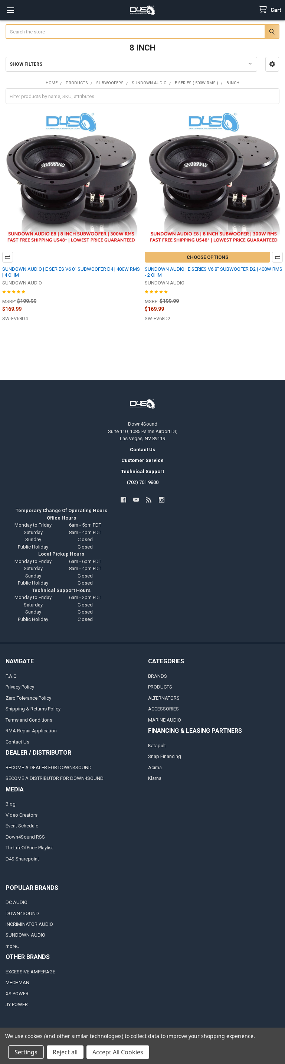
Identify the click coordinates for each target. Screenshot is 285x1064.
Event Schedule (22, 826)
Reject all (65, 1052)
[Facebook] (123, 499)
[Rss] (149, 499)
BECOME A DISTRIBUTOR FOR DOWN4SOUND (55, 778)
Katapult (157, 745)
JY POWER (17, 1004)
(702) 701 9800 (142, 482)
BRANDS (157, 676)
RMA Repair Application (31, 730)
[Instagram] (161, 499)
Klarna (154, 778)
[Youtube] (136, 499)
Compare (7, 257)
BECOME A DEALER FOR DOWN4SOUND (49, 767)
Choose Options (207, 257)
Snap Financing (164, 756)
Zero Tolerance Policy (28, 698)
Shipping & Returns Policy (33, 709)
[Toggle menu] (10, 10)
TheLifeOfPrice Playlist (29, 847)
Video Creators (21, 815)
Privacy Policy (20, 687)
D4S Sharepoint (22, 859)
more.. (12, 946)
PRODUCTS (160, 687)
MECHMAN (17, 982)
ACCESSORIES (163, 709)
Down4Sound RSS (25, 837)
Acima (155, 767)
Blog (11, 804)
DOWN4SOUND (22, 913)
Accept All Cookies (117, 1052)
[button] (272, 64)
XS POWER (17, 993)
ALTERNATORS (164, 698)
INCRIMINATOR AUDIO (29, 924)
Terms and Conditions (29, 720)
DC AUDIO (16, 902)
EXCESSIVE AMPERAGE (30, 971)
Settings (25, 1052)
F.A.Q (11, 676)
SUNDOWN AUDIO (25, 935)
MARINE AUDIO (164, 720)
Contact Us (17, 742)
